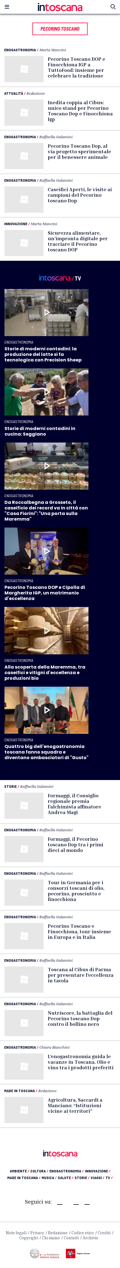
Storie (10, 786)
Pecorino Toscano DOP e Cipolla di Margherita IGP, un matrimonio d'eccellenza (44, 593)
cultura (39, 1171)
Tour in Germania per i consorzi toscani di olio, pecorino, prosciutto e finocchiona (76, 890)
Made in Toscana (19, 1090)
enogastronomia (66, 1171)
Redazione (36, 93)
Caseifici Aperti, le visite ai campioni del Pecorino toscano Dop (80, 194)
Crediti (104, 1233)
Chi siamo (51, 1238)
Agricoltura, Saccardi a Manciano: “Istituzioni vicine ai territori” (75, 1105)
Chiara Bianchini (54, 1047)
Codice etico (82, 1233)
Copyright (28, 1238)
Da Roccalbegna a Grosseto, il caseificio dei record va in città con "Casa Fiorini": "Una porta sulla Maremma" (46, 510)
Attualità (13, 93)
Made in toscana (23, 1177)
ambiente (19, 1171)
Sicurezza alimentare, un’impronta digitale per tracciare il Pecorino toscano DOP (78, 241)
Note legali (16, 1233)
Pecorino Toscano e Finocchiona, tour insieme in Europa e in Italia (79, 931)
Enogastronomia (20, 49)
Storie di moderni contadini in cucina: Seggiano (39, 431)
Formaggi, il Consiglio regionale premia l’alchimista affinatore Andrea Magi (74, 803)
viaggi (97, 1177)
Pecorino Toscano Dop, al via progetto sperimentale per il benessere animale (79, 151)
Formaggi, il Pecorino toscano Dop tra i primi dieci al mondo (75, 844)
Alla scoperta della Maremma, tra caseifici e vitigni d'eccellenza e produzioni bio (44, 672)
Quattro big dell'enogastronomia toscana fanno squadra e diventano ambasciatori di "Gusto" (46, 752)
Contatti (71, 1238)
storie (82, 1177)
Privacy (37, 1233)
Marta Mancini (52, 49)
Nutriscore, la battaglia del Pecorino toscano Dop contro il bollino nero (80, 1018)
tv (109, 1177)
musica (49, 1177)
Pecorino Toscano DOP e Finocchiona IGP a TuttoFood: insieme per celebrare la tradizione (76, 67)
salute (65, 1177)
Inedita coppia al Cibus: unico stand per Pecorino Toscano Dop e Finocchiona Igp (80, 110)
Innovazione (15, 223)
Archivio (90, 1238)
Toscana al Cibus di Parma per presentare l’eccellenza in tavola (81, 974)
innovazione (98, 1171)
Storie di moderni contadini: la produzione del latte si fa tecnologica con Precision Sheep (42, 354)
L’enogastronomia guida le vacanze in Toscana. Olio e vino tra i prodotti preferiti (81, 1061)
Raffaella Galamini (56, 136)
